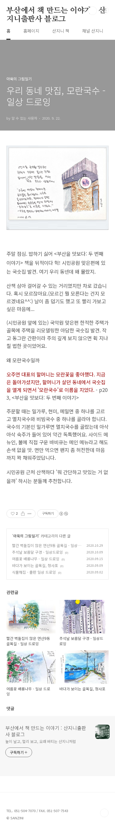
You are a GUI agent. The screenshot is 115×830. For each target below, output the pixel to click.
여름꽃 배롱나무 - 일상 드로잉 (35, 558)
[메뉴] (105, 10)
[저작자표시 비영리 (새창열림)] (63, 514)
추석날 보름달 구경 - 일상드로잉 (37, 552)
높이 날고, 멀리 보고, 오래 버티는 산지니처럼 (40, 741)
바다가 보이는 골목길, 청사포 (35, 565)
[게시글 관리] (29, 514)
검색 (93, 11)
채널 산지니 (92, 30)
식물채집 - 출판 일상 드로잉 (34, 572)
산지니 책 (60, 30)
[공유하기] (23, 514)
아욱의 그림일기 (26, 535)
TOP (104, 813)
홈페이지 (31, 30)
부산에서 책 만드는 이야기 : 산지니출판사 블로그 (56, 11)
